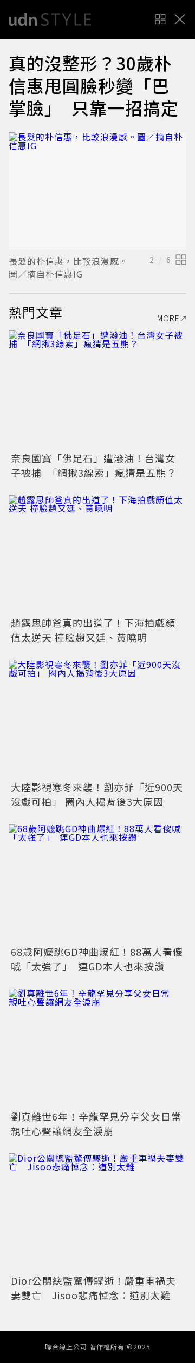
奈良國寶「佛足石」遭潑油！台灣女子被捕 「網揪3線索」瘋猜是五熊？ (94, 465)
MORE (168, 318)
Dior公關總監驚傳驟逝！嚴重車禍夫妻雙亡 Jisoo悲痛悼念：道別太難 (93, 1287)
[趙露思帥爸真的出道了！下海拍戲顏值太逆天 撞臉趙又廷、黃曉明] (97, 554)
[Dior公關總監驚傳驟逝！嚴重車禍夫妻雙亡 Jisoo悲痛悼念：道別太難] (97, 1212)
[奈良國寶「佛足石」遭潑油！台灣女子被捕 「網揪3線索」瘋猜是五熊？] (97, 389)
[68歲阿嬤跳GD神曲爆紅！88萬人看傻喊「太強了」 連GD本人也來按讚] (97, 883)
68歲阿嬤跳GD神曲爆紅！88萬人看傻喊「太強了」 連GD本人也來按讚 (97, 958)
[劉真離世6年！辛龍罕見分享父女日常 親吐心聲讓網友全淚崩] (97, 1048)
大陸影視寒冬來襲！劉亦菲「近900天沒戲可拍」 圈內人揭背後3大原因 (97, 794)
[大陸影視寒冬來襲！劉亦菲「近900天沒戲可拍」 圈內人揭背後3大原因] (97, 719)
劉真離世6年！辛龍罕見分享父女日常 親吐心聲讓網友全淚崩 (101, 1123)
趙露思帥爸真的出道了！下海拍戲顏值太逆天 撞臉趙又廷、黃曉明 (93, 630)
